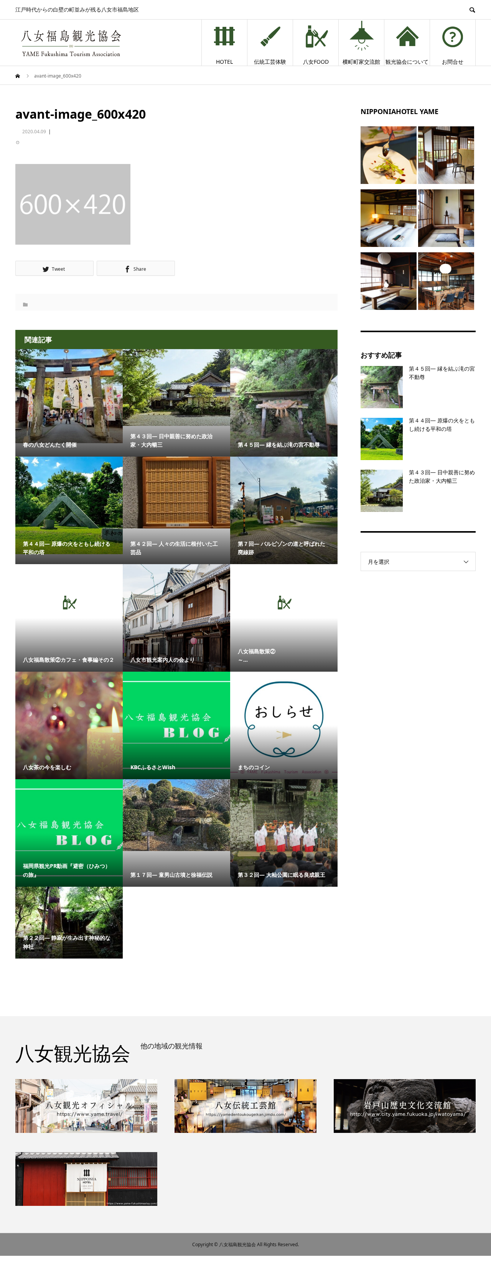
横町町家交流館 (361, 61)
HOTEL (224, 61)
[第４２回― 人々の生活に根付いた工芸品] (176, 492)
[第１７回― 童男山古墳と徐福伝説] (176, 815)
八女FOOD (316, 61)
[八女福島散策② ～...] (284, 602)
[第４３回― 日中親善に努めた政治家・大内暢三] (176, 387)
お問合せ (452, 61)
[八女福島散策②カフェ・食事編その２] (69, 602)
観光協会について (407, 61)
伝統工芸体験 (270, 61)
